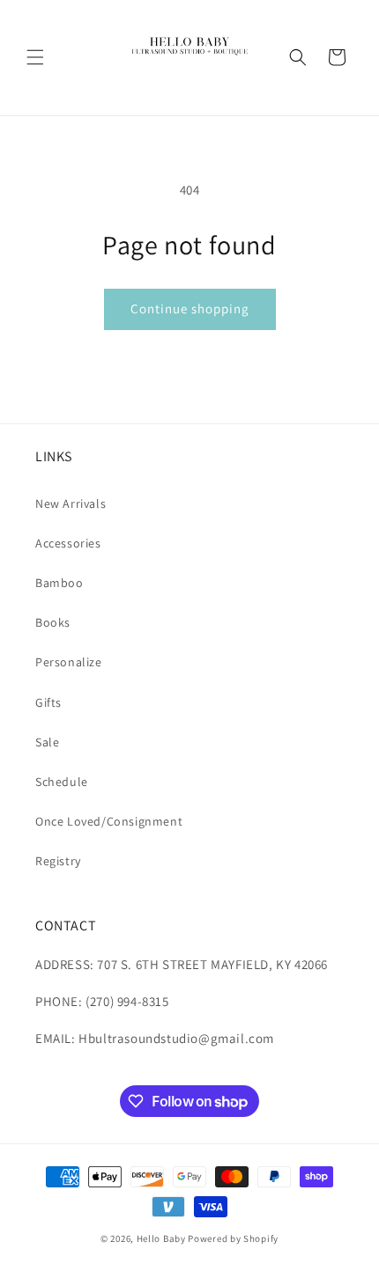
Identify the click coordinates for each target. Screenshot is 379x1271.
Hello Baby (161, 1238)
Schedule (61, 782)
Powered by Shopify (233, 1238)
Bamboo (59, 583)
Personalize (68, 662)
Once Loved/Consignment (108, 821)
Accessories (68, 543)
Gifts (48, 702)
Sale (47, 742)
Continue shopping (189, 308)
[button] (35, 57)
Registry (58, 861)
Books (53, 622)
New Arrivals (70, 503)
